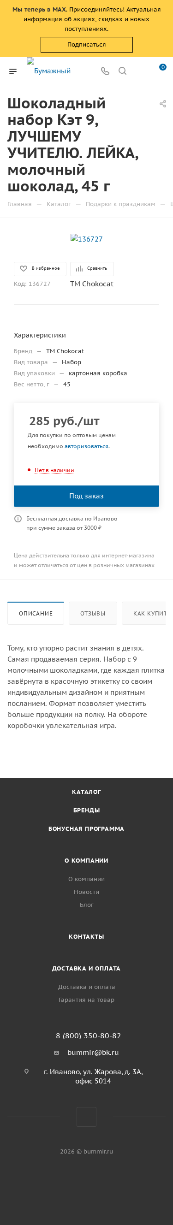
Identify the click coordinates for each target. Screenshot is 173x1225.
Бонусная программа (86, 829)
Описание (36, 613)
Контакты (86, 937)
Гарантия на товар (86, 1000)
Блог (87, 905)
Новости (86, 892)
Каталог (86, 792)
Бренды (86, 810)
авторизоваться (86, 446)
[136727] (87, 238)
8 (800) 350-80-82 (88, 1035)
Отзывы (93, 613)
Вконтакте (86, 1117)
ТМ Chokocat (91, 283)
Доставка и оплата (86, 968)
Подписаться (86, 44)
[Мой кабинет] (140, 71)
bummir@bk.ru (93, 1052)
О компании (86, 860)
